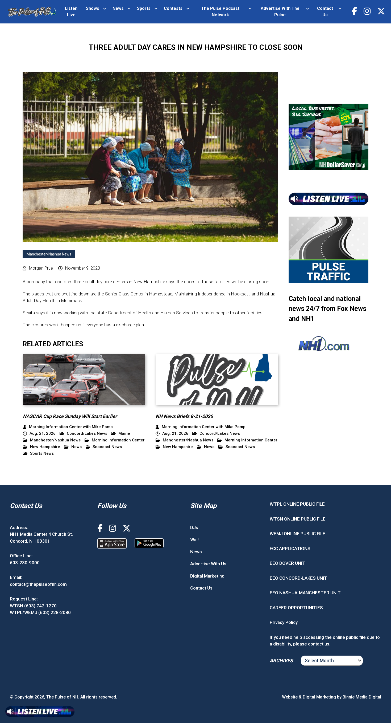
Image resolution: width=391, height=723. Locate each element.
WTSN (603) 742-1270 (33, 605)
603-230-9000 (25, 562)
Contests (173, 8)
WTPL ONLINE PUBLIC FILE (297, 504)
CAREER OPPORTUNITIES (296, 607)
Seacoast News (107, 447)
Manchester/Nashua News (49, 254)
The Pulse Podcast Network (220, 11)
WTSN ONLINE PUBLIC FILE (298, 519)
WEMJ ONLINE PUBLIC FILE (297, 533)
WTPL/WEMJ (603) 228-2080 (40, 612)
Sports (144, 8)
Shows (92, 8)
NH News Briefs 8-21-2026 (184, 416)
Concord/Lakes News (87, 434)
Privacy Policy (284, 622)
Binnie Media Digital (362, 697)
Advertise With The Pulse (280, 11)
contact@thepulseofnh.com (38, 584)
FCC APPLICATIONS (290, 548)
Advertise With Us (208, 563)
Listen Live (71, 11)
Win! (194, 539)
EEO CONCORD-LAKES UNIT (298, 578)
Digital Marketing (207, 576)
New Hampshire (45, 447)
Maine (124, 434)
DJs (194, 527)
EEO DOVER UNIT (287, 563)
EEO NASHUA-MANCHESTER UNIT (305, 592)
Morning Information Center (118, 440)
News (118, 8)
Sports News (42, 454)
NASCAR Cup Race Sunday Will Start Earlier (70, 416)
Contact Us (325, 11)
